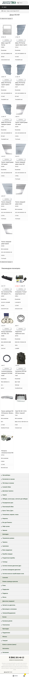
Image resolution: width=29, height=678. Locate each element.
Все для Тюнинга (7, 522)
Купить (7, 40)
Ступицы (4, 562)
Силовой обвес (6, 487)
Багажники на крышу (8, 479)
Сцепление (5, 546)
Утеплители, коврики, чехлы (10, 514)
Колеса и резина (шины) (9, 644)
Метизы (4, 636)
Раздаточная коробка (8, 558)
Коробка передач (7, 554)
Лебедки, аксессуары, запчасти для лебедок (15, 499)
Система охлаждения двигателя (11, 569)
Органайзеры (6, 475)
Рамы (4, 585)
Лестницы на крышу (8, 483)
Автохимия (5, 652)
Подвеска (5, 593)
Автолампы (5, 648)
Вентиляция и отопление (9, 609)
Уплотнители (6, 625)
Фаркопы (5, 518)
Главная (4, 11)
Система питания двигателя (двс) (11, 565)
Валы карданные (7, 550)
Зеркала (4, 530)
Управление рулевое (8, 538)
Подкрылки (5, 589)
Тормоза (4, 542)
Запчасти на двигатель (8, 605)
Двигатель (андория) (8, 601)
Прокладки (5, 628)
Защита (4, 495)
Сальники (5, 577)
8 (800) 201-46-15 (16, 658)
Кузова (4, 617)
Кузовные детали (7, 621)
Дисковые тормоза (7, 491)
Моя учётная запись (5, 676)
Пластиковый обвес (8, 506)
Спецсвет (5, 640)
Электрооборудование (8, 613)
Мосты (4, 597)
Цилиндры (5, 534)
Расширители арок (7, 502)
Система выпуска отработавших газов (13, 573)
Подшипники (6, 632)
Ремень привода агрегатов (10, 581)
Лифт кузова (6, 526)
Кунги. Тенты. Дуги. (7, 510)
